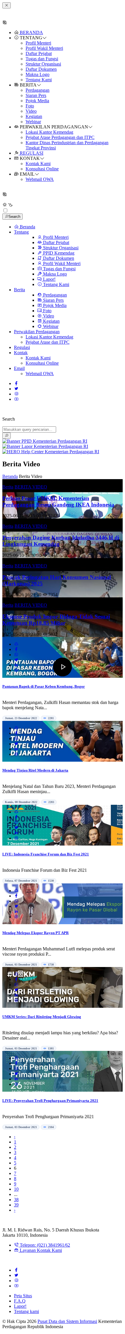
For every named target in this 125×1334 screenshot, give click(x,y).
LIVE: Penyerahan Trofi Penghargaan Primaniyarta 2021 (50, 1100)
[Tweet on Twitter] (16, 659)
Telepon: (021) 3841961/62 (44, 1245)
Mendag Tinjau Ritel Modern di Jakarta (35, 770)
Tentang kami (26, 1311)
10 (16, 1189)
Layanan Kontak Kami (40, 1250)
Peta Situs (23, 1295)
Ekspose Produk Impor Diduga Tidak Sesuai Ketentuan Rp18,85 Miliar (56, 619)
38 (16, 1199)
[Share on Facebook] (16, 649)
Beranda (10, 476)
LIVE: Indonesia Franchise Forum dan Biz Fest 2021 (45, 854)
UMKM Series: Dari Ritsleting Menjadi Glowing (41, 1016)
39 (16, 1204)
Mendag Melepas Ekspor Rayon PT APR (35, 933)
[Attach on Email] (16, 670)
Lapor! (20, 1306)
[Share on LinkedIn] (16, 665)
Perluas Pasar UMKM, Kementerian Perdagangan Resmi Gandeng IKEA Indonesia (58, 501)
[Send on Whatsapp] (16, 654)
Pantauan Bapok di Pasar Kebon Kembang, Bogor (43, 686)
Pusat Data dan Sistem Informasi (67, 1321)
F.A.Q (20, 1300)
